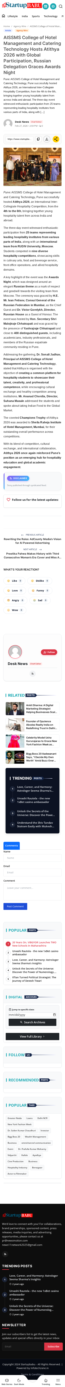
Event (10, 1149)
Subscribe (53, 1346)
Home (6, 26)
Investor (45, 1130)
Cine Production (16, 1161)
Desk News (18, 664)
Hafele (24, 1155)
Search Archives (32, 1022)
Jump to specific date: (21, 1009)
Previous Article (34, 534)
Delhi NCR (42, 1118)
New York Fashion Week (20, 1124)
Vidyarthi (12, 1155)
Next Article (30, 549)
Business (12, 1142)
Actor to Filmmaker (17, 1173)
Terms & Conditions (32, 1374)
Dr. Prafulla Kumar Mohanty (32, 1149)
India (25, 16)
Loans (30, 1118)
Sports (36, 16)
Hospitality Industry (17, 1167)
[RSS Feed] (32, 674)
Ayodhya (37, 1155)
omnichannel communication (36, 1142)
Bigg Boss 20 (14, 1136)
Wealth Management (35, 1136)
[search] (60, 6)
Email (6, 866)
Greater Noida (15, 1118)
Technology (51, 16)
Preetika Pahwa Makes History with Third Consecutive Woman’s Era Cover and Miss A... (32, 555)
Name (6, 851)
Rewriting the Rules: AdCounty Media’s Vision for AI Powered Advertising (32, 540)
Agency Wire (20, 26)
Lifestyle (13, 16)
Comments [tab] (11, 845)
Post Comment (15, 906)
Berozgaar (37, 1167)
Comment (9, 880)
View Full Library (32, 1036)
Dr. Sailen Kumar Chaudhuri (22, 1130)
